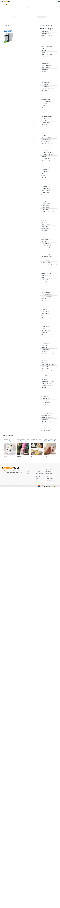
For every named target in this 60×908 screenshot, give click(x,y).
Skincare (43, 360)
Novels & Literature (45, 285)
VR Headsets (44, 419)
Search (53, 1)
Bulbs (43, 73)
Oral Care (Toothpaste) (46, 294)
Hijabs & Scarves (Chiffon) (47, 213)
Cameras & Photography (46, 80)
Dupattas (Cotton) (45, 122)
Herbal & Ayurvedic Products (47, 211)
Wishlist (27, 473)
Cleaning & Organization (46, 92)
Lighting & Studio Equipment (47, 249)
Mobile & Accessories (46, 262)
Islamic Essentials (45, 228)
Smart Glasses (44, 362)
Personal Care (44, 311)
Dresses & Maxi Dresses (46, 116)
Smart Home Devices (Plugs (47, 364)
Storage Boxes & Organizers (47, 381)
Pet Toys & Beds (45, 319)
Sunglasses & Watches (46, 383)
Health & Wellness (45, 207)
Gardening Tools (45, 179)
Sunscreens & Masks (46, 385)
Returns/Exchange (39, 474)
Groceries (44, 181)
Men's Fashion (44, 260)
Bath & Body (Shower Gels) (47, 54)
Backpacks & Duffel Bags (47, 46)
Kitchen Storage (45, 243)
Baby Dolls (44, 44)
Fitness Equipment (45, 162)
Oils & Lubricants (45, 290)
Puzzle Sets (44, 336)
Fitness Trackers (45, 167)
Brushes (43, 71)
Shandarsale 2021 (6, 485)
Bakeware (44, 50)
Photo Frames (44, 324)
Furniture (43, 173)
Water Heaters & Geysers (47, 428)
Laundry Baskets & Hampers (47, 247)
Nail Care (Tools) (45, 275)
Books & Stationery (45, 67)
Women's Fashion (45, 430)
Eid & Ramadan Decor (46, 131)
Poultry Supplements (46, 334)
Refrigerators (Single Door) (47, 338)
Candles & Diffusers (45, 82)
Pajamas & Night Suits (46, 300)
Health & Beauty (45, 205)
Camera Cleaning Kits (46, 78)
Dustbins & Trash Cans (46, 124)
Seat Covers (44, 351)
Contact (27, 471)
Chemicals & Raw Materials (47, 90)
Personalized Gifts (45, 313)
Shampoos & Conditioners (47, 355)
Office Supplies (45, 288)
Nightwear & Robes (45, 281)
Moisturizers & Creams (46, 266)
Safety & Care (44, 345)
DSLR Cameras (45, 118)
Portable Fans (44, 332)
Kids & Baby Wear (45, 237)
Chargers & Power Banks (46, 88)
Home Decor (44, 220)
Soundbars (44, 377)
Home (4, 4)
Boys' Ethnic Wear (45, 69)
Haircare (43, 194)
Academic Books (45, 31)
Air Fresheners (44, 33)
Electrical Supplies (45, 135)
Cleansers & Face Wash (46, 94)
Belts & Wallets (45, 63)
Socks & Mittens (45, 372)
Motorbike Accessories (46, 273)
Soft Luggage (44, 375)
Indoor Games (44, 222)
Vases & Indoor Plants (46, 413)
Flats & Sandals (45, 169)
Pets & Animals (45, 321)
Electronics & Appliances (46, 139)
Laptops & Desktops (46, 245)
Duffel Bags (44, 120)
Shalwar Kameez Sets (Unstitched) (48, 353)
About (27, 469)
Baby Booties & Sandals (46, 41)
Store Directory (28, 476)
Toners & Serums (45, 394)
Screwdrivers (44, 347)
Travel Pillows (44, 404)
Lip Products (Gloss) (46, 254)
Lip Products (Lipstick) (46, 256)
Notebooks (44, 283)
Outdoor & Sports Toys (46, 296)
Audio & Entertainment (46, 35)
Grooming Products (45, 184)
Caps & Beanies (45, 84)
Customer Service (39, 473)
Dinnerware (44, 107)
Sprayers (44, 379)
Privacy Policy (38, 476)
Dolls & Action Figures (46, 114)
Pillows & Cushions (45, 326)
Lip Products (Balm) (46, 251)
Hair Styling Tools (45, 192)
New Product (44, 277)
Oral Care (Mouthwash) (46, 292)
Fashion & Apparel (45, 156)
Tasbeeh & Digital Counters (47, 391)
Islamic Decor (44, 226)
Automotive (44, 37)
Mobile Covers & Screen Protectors (48, 264)
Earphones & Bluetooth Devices (48, 126)
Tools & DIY (44, 396)
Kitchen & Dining (45, 241)
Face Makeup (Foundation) (47, 154)
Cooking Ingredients (46, 101)
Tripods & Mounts (45, 408)
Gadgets (43, 175)
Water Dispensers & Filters (47, 425)
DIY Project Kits (45, 109)
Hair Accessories (45, 186)
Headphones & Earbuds (46, 203)
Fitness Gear (44, 164)
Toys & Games (44, 400)
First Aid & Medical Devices (47, 160)
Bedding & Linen (45, 61)
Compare (27, 474)
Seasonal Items (45, 349)
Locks (43, 258)
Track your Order (39, 471)
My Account (38, 469)
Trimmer (43, 406)
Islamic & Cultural (45, 224)
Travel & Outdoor (45, 402)
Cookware (44, 103)
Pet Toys (43, 317)
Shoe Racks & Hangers (46, 358)
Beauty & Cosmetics (46, 58)
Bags (43, 48)
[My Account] (56, 1)
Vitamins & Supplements (46, 417)
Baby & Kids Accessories (46, 39)
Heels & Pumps (45, 209)
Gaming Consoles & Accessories (48, 177)
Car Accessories (45, 86)
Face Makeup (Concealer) (47, 152)
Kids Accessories (45, 239)
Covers (43, 105)
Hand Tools (44, 198)
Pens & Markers (45, 307)
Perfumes (44, 309)
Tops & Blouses (45, 398)
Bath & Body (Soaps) (46, 56)
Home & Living (45, 215)
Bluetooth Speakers (45, 65)
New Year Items (45, 279)
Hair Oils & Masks (45, 190)
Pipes (43, 328)
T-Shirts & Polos (45, 387)
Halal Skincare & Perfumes (47, 196)
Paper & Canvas (45, 302)
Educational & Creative (46, 128)
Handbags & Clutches (46, 201)
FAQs (37, 478)
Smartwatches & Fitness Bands (48, 370)
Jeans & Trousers (45, 232)
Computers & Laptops (46, 99)
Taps (43, 389)
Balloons (43, 52)
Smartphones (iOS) (45, 368)
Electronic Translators (46, 137)
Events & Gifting (45, 141)
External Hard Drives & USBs (47, 143)
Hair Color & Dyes (45, 188)
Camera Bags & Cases (46, 75)
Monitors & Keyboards (46, 268)
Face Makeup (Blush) (46, 150)
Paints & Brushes (45, 298)
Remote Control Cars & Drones (47, 341)
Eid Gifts (43, 133)
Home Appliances (45, 218)
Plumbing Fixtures (45, 330)
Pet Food (43, 315)
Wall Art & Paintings (45, 421)
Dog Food (44, 111)
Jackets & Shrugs (45, 230)
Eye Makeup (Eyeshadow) (47, 145)
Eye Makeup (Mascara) (46, 148)
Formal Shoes (44, 171)
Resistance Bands (45, 343)
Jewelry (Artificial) (45, 235)
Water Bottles (44, 423)
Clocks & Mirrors (45, 97)
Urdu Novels (44, 411)
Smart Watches (45, 366)
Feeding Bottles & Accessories (47, 158)
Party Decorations (45, 304)
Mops (43, 271)
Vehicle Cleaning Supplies (47, 415)
